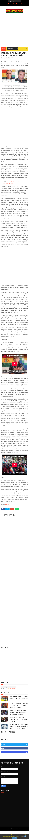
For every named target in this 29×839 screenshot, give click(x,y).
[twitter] (8, 3)
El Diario (7, 504)
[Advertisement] (14, 29)
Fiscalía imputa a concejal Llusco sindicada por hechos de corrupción (19, 719)
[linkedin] (19, 3)
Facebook (3, 748)
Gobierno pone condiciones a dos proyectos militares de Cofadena (19, 697)
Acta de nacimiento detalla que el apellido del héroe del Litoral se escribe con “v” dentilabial (19, 726)
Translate (13, 689)
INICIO (3, 49)
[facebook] (6, 3)
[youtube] (13, 3)
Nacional (14, 58)
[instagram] (11, 3)
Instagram (3, 752)
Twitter (3, 744)
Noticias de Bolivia (18, 828)
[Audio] (16, 3)
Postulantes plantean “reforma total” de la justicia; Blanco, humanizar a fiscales (19, 705)
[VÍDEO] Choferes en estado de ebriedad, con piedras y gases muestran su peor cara (18, 712)
